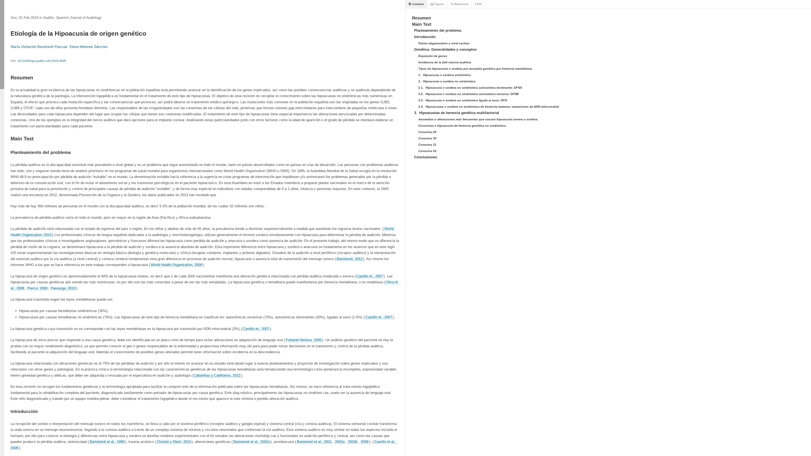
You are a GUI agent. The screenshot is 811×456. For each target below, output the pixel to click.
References (460, 4)
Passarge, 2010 (63, 288)
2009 (364, 442)
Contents (417, 4)
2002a (339, 442)
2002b (352, 442)
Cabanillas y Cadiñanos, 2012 (216, 375)
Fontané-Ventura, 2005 (303, 340)
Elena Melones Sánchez (89, 47)
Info (479, 4)
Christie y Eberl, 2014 (174, 442)
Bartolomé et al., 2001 (314, 442)
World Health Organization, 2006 (176, 265)
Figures (438, 4)
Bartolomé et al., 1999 (107, 442)
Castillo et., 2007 (369, 276)
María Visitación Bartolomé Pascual (39, 47)
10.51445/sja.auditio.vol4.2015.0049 (42, 60)
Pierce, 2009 (37, 288)
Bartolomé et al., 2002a (251, 442)
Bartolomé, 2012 (349, 259)
